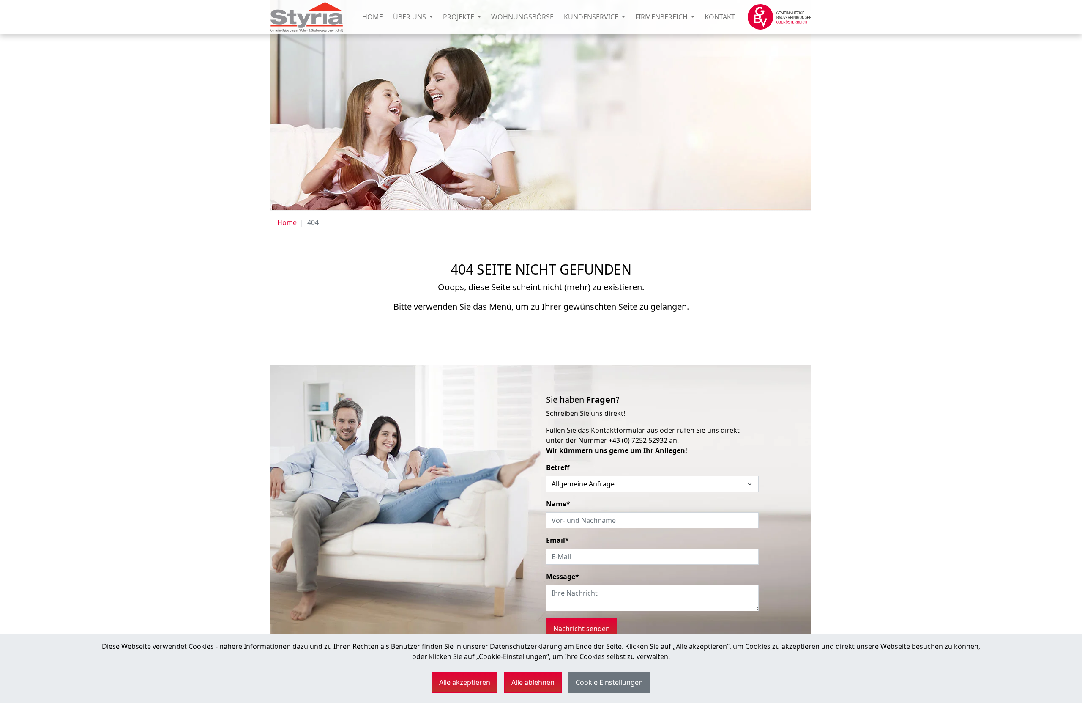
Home (372, 17)
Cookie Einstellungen (609, 682)
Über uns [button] (410, 17)
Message (562, 576)
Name (558, 503)
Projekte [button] (459, 17)
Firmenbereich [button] (662, 17)
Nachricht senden (581, 628)
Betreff (557, 467)
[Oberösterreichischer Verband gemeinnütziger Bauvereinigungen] (780, 17)
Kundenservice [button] (592, 17)
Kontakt (720, 17)
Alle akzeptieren (464, 682)
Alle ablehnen (533, 682)
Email (557, 540)
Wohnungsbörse (522, 17)
